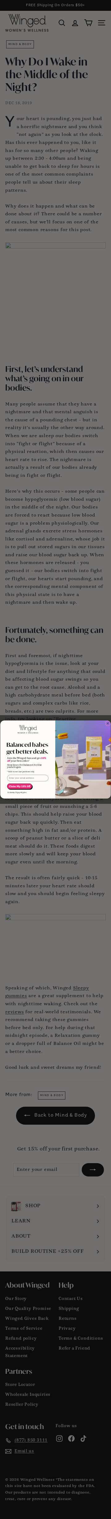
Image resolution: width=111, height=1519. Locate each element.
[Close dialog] (108, 723)
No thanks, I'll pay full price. (17, 792)
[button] (20, 786)
